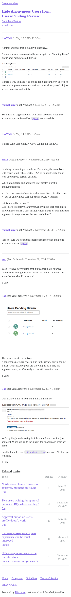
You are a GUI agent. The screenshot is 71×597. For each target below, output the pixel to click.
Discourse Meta (10, 3)
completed (15, 561)
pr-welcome (7, 25)
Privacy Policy (9, 584)
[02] (35, 329)
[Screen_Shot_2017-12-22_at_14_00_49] (35, 418)
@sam (35, 118)
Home (5, 578)
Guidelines (31, 578)
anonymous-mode (30, 561)
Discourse (20, 592)
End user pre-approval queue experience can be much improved (19, 537)
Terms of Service (49, 578)
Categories (17, 578)
